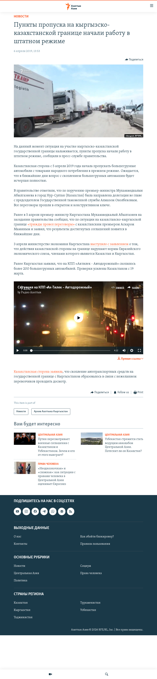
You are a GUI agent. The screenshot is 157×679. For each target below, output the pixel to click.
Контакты (20, 544)
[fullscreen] (139, 350)
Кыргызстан (22, 609)
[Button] (134, 59)
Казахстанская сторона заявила (38, 372)
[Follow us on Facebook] (35, 511)
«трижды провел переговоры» (51, 224)
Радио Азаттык (31, 292)
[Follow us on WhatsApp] (52, 511)
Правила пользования (95, 544)
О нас (17, 536)
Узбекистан (88, 609)
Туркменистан (90, 602)
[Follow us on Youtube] (17, 511)
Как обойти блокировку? (97, 536)
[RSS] (70, 511)
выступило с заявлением (109, 244)
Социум (85, 566)
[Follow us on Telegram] (44, 511)
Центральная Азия (50, 434)
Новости (21, 16)
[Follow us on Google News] (61, 511)
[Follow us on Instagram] (26, 511)
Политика (20, 580)
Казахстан (21, 602)
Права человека (48, 464)
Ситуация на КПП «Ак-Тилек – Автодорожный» (54, 287)
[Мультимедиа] (50, 674)
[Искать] (106, 674)
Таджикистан (23, 617)
